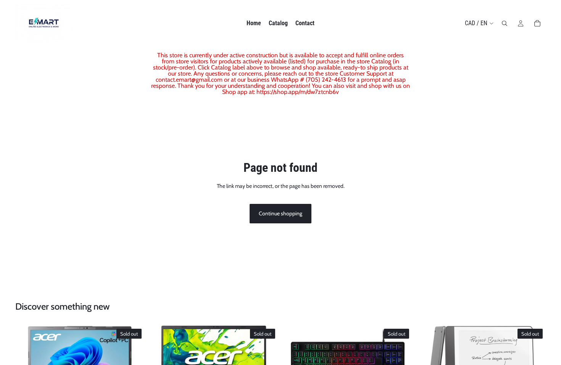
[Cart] (537, 23)
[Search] (504, 23)
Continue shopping (280, 213)
